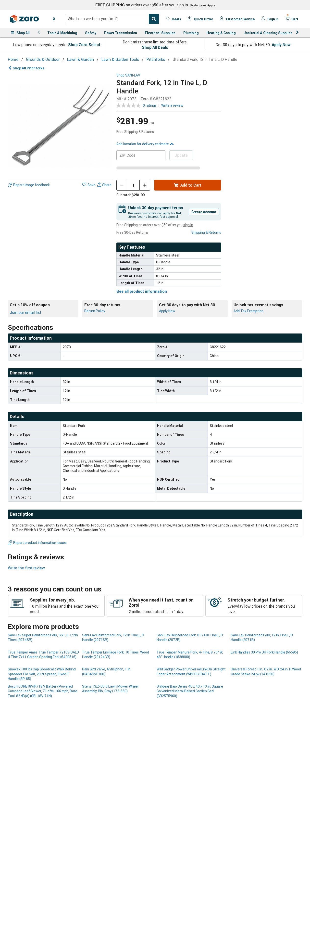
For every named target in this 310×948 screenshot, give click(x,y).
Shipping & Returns (206, 232)
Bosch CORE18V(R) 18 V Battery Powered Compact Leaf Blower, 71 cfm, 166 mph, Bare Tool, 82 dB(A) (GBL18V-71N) (42, 691)
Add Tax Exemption (248, 310)
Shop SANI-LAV (128, 75)
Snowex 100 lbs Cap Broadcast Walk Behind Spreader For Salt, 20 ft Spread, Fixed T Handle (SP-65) (42, 674)
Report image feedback (31, 185)
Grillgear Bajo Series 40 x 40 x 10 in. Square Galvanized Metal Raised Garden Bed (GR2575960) (190, 691)
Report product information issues (40, 542)
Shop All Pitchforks (28, 68)
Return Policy (94, 310)
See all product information (141, 291)
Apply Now (281, 44)
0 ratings (150, 105)
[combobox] (112, 19)
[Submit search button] (154, 19)
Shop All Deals (155, 47)
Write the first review (26, 568)
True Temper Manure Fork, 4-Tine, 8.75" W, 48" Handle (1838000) (190, 654)
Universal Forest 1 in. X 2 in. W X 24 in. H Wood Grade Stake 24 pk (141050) (266, 671)
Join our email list (25, 312)
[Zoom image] (60, 125)
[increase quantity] (144, 185)
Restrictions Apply (202, 5)
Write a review (172, 105)
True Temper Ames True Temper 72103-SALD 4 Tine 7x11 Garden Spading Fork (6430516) (43, 654)
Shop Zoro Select (84, 44)
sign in (182, 5)
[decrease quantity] (121, 185)
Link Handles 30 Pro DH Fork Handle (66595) (264, 652)
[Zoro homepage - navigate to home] (24, 19)
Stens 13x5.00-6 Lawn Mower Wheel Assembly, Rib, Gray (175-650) (110, 688)
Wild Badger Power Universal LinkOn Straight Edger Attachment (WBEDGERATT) (191, 671)
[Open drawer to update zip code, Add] (54, 19)
